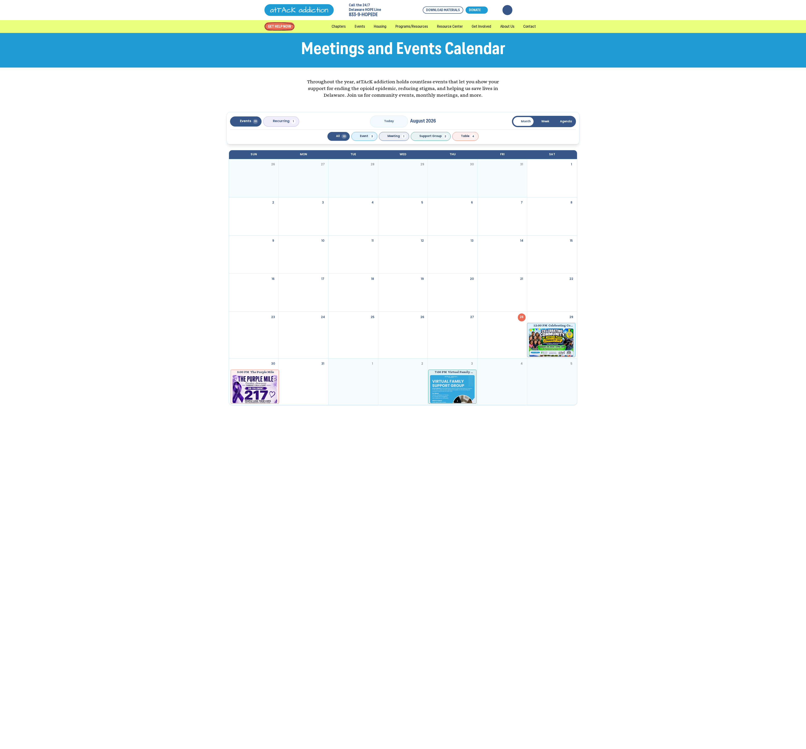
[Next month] (402, 121)
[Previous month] (376, 121)
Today (389, 121)
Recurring (283, 121)
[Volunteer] (527, 10)
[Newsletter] (517, 10)
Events (248, 121)
